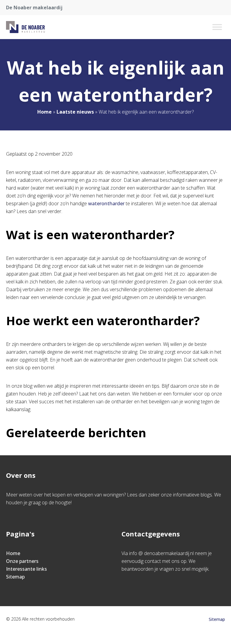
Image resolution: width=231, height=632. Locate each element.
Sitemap (15, 576)
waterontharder (106, 203)
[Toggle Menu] (217, 27)
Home (44, 111)
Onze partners (22, 561)
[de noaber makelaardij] (25, 27)
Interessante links (26, 569)
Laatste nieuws (75, 111)
